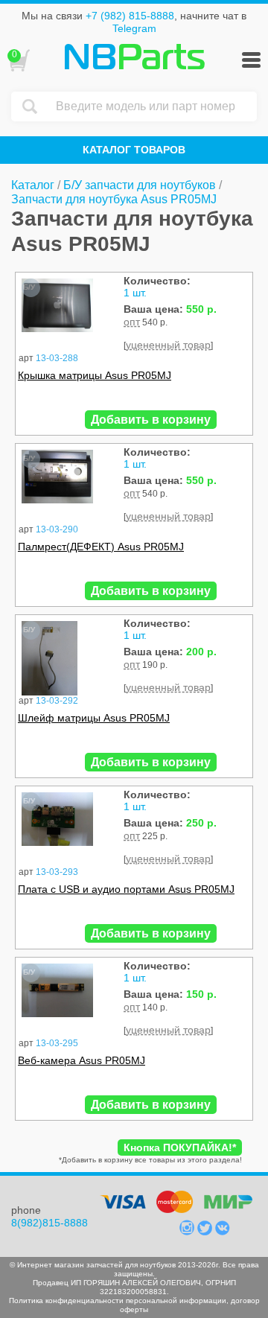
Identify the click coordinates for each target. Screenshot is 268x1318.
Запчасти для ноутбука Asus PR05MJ (114, 199)
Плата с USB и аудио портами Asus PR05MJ (126, 889)
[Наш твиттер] (206, 1232)
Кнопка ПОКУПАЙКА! (180, 1147)
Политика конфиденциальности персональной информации (117, 1300)
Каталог (32, 185)
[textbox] (152, 106)
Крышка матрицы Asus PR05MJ (94, 375)
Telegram (134, 28)
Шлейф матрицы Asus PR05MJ (94, 718)
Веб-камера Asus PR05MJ (81, 1060)
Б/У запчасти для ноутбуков (139, 185)
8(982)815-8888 (49, 1223)
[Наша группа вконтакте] (222, 1232)
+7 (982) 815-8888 (130, 16)
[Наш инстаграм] (188, 1232)
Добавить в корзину (151, 419)
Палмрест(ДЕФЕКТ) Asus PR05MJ (101, 547)
